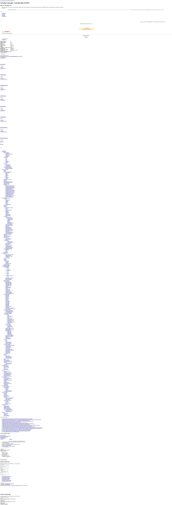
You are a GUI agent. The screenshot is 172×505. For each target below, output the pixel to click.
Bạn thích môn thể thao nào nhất (6, 476)
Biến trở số (7, 226)
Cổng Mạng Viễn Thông (11, 321)
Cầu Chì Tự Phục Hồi (9, 356)
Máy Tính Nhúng (6, 152)
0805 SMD (7, 270)
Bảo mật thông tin (2, 437)
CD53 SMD (7, 301)
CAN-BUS (7, 212)
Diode (5, 253)
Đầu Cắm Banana (8, 330)
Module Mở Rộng (6, 406)
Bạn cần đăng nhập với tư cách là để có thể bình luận (11, 56)
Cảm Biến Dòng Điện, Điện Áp (10, 190)
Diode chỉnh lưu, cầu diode (9, 254)
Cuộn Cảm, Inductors (7, 294)
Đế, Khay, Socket (8, 324)
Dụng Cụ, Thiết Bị (4, 392)
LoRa (6, 178)
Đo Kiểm (5, 393)
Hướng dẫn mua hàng (86, 35)
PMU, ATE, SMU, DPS (9, 229)
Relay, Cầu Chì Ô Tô (9, 398)
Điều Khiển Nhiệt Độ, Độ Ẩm (8, 182)
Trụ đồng (7, 401)
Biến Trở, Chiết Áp (6, 280)
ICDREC (7, 162)
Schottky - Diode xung (9, 256)
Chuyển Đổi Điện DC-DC (7, 372)
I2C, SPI (7, 208)
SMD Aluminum (8, 287)
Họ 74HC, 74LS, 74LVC (7, 234)
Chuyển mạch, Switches (9, 225)
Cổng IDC (9, 323)
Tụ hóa (7, 288)
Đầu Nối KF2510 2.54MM (9, 329)
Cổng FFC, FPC (10, 322)
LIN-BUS (7, 213)
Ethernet (7, 210)
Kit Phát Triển (6, 157)
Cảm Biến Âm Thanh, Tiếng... (10, 186)
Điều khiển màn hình (9, 227)
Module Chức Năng (5, 169)
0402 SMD (7, 273)
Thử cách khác (2, 500)
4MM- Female (10, 332)
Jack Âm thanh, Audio (11, 320)
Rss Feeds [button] (3, 15)
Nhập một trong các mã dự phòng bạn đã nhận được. (7, 501)
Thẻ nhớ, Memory (10, 326)
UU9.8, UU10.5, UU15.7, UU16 (10, 308)
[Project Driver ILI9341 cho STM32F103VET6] (9, 424)
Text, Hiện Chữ (6, 366)
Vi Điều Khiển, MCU (7, 198)
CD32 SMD (7, 300)
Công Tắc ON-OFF (8, 346)
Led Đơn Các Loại (6, 377)
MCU (6, 203)
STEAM (3, 412)
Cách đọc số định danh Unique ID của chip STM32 (25, 418)
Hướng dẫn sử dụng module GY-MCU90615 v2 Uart (25, 421)
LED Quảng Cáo (4, 376)
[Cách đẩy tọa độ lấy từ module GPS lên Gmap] (9, 420)
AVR (6, 159)
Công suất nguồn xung (9, 245)
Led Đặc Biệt (6, 384)
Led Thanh (5, 381)
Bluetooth (7, 177)
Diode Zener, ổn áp (8, 255)
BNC (8, 317)
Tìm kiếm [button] (3, 14)
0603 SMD (7, 267)
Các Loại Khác (8, 155)
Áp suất (9, 221)
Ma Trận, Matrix (6, 379)
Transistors (5, 259)
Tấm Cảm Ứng (6, 369)
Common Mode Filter (9, 312)
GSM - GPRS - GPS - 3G (7, 179)
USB (6, 209)
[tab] (4, 38)
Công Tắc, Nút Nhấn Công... (8, 409)
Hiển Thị (5, 180)
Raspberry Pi (7, 153)
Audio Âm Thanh (6, 183)
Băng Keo (5, 362)
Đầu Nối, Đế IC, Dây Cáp (7, 313)
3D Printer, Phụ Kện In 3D (8, 391)
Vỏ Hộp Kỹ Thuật (6, 396)
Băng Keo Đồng (8, 363)
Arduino (5, 163)
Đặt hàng (2, 67)
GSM (6, 340)
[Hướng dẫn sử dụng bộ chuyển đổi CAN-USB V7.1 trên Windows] (12, 419)
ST (6, 158)
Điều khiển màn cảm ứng (9, 230)
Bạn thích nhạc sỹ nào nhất (6, 478)
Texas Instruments (8, 204)
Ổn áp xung (7, 240)
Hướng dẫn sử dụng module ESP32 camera (21, 422)
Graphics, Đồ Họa (6, 367)
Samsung (7, 202)
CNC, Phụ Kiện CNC (7, 386)
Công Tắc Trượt (8, 347)
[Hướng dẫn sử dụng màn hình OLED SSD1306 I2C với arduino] (11, 425)
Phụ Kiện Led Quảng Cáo (7, 383)
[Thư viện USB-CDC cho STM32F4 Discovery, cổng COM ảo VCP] (12, 428)
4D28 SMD (7, 304)
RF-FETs (7, 262)
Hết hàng (86, 37)
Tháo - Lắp (5, 394)
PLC (4, 405)
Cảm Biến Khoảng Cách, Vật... (10, 195)
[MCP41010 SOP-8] (3, 121)
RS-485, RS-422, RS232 (9, 207)
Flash (6, 251)
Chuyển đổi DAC (8, 239)
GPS (6, 341)
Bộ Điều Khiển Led (7, 382)
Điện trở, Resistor (6, 266)
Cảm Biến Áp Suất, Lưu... (9, 194)
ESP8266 (7, 175)
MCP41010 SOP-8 (3, 127)
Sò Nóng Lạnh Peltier (9, 196)
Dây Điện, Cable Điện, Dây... (10, 328)
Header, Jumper (10, 318)
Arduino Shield (8, 165)
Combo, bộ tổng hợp (9, 390)
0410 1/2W (7, 298)
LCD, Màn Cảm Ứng (5, 365)
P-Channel (7, 261)
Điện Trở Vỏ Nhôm (8, 279)
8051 (6, 160)
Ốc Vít (7, 402)
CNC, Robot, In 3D (5, 385)
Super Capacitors (8, 290)
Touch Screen (6, 368)
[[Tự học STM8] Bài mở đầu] (6, 431)
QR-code (2, 449)
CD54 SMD (7, 302)
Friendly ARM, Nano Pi (9, 154)
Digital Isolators (8, 214)
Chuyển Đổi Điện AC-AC (7, 374)
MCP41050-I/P (3, 74)
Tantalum (7, 286)
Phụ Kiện (7, 156)
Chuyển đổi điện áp (8, 246)
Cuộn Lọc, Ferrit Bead (7, 309)
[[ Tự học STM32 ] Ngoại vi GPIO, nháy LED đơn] (9, 429)
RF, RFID (7, 211)
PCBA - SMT (6, 395)
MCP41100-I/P (3, 106)
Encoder (9, 220)
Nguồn (3, 370)
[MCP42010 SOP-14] (3, 131)
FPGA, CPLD (6, 205)
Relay (5, 171)
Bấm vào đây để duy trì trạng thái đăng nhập (14, 485)
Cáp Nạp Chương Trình (7, 408)
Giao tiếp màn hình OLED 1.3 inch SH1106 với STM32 (27, 426)
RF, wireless (7, 172)
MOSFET (5, 260)
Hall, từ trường (10, 223)
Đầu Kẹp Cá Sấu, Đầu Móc (10, 335)
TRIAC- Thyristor (6, 264)
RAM (6, 250)
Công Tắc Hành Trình (9, 349)
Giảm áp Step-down (10, 242)
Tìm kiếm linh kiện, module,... (12, 9)
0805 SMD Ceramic (8, 283)
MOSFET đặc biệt (8, 263)
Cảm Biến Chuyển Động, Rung (10, 187)
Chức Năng (5, 216)
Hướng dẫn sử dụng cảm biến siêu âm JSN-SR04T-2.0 (26, 423)
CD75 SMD (7, 303)
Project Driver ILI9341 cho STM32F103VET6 (23, 424)
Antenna (5, 339)
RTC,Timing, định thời (9, 231)
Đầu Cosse (7, 337)
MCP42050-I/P (3, 117)
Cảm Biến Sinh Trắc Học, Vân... (10, 192)
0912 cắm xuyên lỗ (8, 306)
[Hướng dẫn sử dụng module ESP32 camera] (8, 422)
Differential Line (8, 215)
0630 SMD (7, 307)
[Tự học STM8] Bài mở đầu (15, 431)
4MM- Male (9, 331)
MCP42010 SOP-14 (4, 138)
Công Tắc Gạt (8, 348)
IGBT (5, 258)
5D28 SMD (7, 305)
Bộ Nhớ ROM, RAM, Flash (8, 248)
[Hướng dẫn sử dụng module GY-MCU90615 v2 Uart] (10, 421)
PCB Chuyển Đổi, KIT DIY (8, 361)
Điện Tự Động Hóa (5, 404)
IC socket (9, 327)
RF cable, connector (8, 343)
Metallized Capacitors (9, 291)
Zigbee (7, 176)
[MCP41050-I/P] (2, 68)
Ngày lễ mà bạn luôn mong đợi (6, 481)
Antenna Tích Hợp (8, 342)
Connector (7, 314)
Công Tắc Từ (8, 353)
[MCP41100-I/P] (2, 100)
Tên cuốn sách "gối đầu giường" (6, 480)
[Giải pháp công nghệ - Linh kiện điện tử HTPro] (7, 0)
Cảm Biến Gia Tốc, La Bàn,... (10, 189)
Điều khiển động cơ (8, 228)
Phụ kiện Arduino (8, 166)
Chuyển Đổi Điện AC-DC (7, 373)
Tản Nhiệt (5, 354)
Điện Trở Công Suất (8, 278)
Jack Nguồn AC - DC (11, 319)
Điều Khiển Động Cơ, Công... (8, 181)
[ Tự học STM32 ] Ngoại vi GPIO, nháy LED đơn (24, 429)
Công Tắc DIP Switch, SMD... (10, 345)
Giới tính (1, 470)
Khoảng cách (9, 222)
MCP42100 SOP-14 (4, 85)
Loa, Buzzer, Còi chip (7, 360)
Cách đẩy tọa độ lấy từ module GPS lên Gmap (22, 420)
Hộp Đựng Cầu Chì (8, 358)
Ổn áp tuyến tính (8, 243)
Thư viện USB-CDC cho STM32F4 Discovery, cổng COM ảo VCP (32, 428)
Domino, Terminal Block (9, 336)
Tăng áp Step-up (10, 241)
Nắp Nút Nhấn (8, 351)
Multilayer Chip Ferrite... (9, 310)
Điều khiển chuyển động (9, 224)
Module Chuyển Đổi (7, 407)
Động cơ (7, 388)
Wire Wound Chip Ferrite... (9, 311)
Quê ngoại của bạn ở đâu (5, 479)
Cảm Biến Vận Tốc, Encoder (10, 191)
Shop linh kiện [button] (4, 16)
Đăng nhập (6, 504)
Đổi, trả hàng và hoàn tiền (4, 436)
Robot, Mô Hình (6, 387)
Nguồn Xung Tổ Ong (7, 371)
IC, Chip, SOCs (4, 197)
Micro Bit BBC (6, 413)
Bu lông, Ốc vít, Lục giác (7, 400)
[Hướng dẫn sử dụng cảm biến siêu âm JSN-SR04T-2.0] (10, 423)
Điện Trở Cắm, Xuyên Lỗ (9, 275)
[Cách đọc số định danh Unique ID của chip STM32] (10, 418)
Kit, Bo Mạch (4, 151)
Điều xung (7, 244)
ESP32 (7, 174)
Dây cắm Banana (10, 334)
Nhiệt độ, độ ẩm (10, 219)
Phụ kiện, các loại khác (9, 168)
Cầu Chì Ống (8, 355)
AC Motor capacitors (9, 292)
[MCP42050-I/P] (2, 110)
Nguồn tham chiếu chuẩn (9, 247)
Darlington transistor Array (9, 232)
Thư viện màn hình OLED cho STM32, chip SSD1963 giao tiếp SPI (32, 427)
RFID (6, 173)
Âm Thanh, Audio (6, 236)
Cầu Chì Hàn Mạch (8, 357)
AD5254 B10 (2, 64)
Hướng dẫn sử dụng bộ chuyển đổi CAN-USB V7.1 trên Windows (31, 419)
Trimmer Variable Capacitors (10, 293)
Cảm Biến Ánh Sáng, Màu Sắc (10, 185)
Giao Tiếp (5, 206)
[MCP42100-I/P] (2, 89)
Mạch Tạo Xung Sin (7, 375)
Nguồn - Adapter (6, 359)
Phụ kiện (7, 389)
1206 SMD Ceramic (8, 284)
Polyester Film (8, 289)
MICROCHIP (8, 200)
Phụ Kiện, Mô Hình (7, 415)
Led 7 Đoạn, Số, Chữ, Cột (7, 378)
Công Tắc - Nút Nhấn (7, 344)
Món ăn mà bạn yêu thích (5, 477)
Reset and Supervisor (9, 233)
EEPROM (7, 249)
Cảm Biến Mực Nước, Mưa (10, 193)
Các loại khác (8, 257)
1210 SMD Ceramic (8, 285)
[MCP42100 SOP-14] (3, 79)
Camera (5, 170)
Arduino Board (8, 164)
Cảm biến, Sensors (8, 217)
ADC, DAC (5, 237)
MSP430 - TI (7, 161)
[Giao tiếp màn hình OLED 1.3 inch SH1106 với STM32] (10, 426)
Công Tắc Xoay (8, 352)
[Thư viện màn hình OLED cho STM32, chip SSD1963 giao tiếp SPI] (12, 427)
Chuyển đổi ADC (8, 238)
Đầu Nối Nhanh (8, 338)
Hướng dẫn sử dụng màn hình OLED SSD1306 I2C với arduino (30, 425)
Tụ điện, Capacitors (6, 281)
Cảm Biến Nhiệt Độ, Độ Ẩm (10, 188)
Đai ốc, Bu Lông (8, 403)
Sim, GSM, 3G (10, 325)
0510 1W (7, 297)
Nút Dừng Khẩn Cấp (9, 411)
